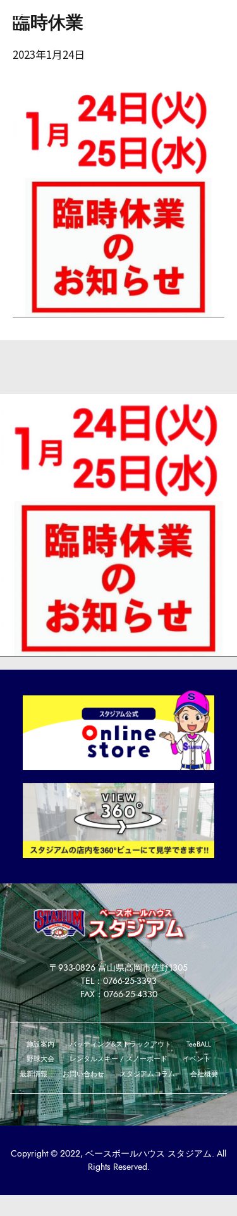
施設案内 (40, 1044)
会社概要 (204, 1074)
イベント (196, 1058)
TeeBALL (198, 1044)
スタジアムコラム (147, 1074)
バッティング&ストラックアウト (120, 1044)
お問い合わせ (83, 1074)
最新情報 (33, 1074)
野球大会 (40, 1058)
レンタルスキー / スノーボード (118, 1058)
